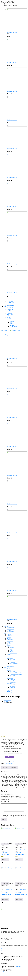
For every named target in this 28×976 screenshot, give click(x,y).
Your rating (4, 801)
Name (2, 810)
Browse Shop (6, 971)
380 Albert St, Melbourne (7, 5)
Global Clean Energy (6, 894)
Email (2, 813)
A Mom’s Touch (7, 700)
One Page (14, 32)
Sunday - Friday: (5, 2)
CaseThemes (18, 966)
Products (6, 701)
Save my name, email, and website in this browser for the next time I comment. (13, 816)
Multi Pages (9, 32)
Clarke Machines (5, 854)
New (8, 294)
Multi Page (9, 292)
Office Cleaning (9, 763)
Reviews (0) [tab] (13, 767)
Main (8, 33)
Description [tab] (6, 767)
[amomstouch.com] (5, 330)
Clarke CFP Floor (19, 854)
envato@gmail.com (5, 4)
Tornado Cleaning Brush (21, 894)
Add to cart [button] (5, 843)
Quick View (5, 859)
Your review (4, 802)
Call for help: (4, 1)
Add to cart (9, 757)
